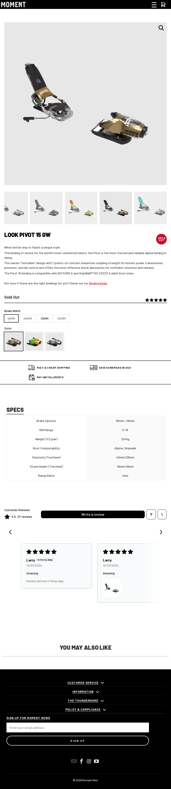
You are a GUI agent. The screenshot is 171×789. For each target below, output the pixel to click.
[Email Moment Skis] (74, 761)
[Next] (159, 532)
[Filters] (151, 514)
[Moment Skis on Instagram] (89, 761)
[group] (46, 208)
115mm (45, 318)
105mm (27, 318)
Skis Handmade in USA (115, 367)
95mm (11, 318)
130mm (61, 318)
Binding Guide (98, 283)
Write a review (92, 514)
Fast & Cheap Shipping (53, 367)
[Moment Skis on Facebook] (81, 761)
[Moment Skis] (13, 4)
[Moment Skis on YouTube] (96, 761)
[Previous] (11, 532)
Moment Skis (90, 780)
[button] (156, 300)
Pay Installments (50, 377)
